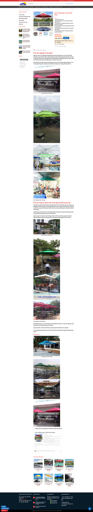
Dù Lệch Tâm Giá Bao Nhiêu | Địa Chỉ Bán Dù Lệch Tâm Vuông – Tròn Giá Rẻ (40, 503)
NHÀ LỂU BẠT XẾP (51, 6)
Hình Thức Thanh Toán (45, 6)
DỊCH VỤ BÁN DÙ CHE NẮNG (26, 9)
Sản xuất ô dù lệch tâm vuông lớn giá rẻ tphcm (41, 507)
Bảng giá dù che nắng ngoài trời (52, 496)
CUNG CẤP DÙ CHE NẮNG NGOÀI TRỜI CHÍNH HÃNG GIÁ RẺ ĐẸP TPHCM (45, 510)
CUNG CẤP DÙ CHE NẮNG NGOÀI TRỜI (24, 16)
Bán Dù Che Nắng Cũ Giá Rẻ (48, 483)
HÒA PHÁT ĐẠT (60, 510)
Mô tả (34, 50)
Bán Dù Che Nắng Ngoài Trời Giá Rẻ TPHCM (38, 484)
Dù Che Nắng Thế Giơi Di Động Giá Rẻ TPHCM (48, 469)
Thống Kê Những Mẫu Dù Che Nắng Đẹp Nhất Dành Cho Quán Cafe (69, 484)
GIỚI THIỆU (24, 6)
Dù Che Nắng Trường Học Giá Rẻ (69, 469)
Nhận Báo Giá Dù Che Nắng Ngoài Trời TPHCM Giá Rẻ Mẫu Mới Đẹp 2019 (48, 428)
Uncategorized (21, 24)
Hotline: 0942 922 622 (62, 0)
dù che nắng (44, 58)
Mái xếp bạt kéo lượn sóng (23, 22)
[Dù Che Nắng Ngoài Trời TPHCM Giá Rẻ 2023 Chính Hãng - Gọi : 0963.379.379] (23, 3)
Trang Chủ (20, 6)
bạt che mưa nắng (21, 14)
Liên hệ (61, 6)
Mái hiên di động (21, 20)
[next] (51, 21)
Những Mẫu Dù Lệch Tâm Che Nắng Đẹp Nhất (59, 469)
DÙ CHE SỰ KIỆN (57, 6)
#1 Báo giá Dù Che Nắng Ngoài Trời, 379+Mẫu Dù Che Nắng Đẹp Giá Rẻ (40, 498)
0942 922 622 (3, 510)
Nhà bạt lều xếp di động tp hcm (38, 469)
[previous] (35, 21)
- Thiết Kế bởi (56, 510)
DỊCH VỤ (28, 6)
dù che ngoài (39, 208)
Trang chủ (20, 9)
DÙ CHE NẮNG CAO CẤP (38, 6)
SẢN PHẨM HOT (32, 6)
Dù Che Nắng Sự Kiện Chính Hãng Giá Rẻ (59, 484)
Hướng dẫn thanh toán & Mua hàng (41, 50)
